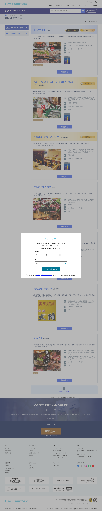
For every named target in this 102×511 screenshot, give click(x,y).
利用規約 (38, 275)
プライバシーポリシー (46, 275)
